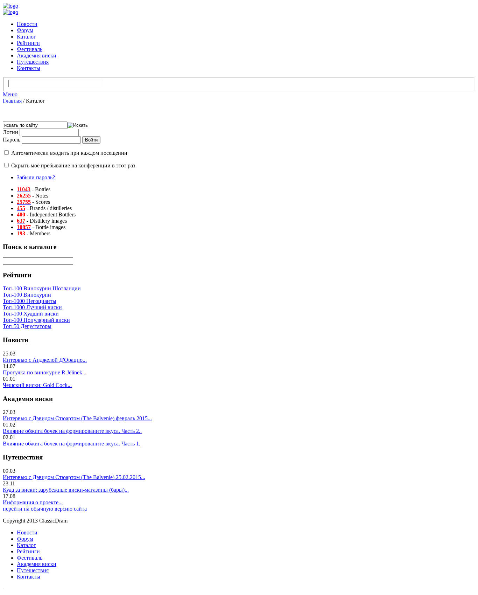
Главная (12, 101)
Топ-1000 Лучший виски (32, 307)
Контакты (28, 68)
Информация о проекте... (33, 502)
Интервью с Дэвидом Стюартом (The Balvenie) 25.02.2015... (74, 477)
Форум (25, 30)
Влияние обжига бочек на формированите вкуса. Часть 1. (71, 444)
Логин (10, 132)
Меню (10, 94)
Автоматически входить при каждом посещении (69, 153)
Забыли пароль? (36, 177)
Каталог (26, 37)
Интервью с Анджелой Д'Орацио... (45, 360)
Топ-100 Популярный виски (36, 320)
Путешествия (33, 62)
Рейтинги (28, 43)
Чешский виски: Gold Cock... (37, 385)
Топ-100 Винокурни (27, 295)
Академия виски (36, 55)
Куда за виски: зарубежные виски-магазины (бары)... (66, 490)
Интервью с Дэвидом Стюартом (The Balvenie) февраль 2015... (77, 418)
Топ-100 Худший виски (31, 314)
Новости (27, 24)
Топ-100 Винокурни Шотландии (42, 288)
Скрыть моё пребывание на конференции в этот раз (73, 165)
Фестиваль (29, 49)
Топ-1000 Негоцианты (29, 301)
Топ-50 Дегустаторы (27, 326)
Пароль (11, 140)
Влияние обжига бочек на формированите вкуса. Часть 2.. (72, 431)
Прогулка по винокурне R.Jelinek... (44, 372)
